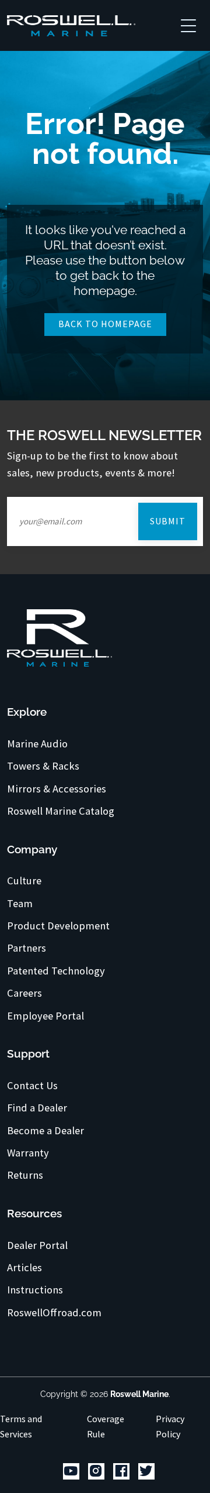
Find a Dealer (37, 1107)
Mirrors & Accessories (56, 788)
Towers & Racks (43, 766)
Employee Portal (45, 1016)
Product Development (58, 925)
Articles (24, 1267)
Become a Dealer (45, 1130)
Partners (26, 948)
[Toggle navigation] (188, 25)
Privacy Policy (170, 1426)
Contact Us (32, 1085)
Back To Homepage (105, 324)
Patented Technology (56, 971)
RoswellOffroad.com (54, 1312)
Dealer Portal (37, 1245)
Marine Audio (37, 743)
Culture (24, 880)
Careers (24, 993)
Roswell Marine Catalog (60, 811)
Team (20, 903)
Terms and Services (21, 1426)
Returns (25, 1175)
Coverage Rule (105, 1426)
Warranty (28, 1153)
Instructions (35, 1289)
